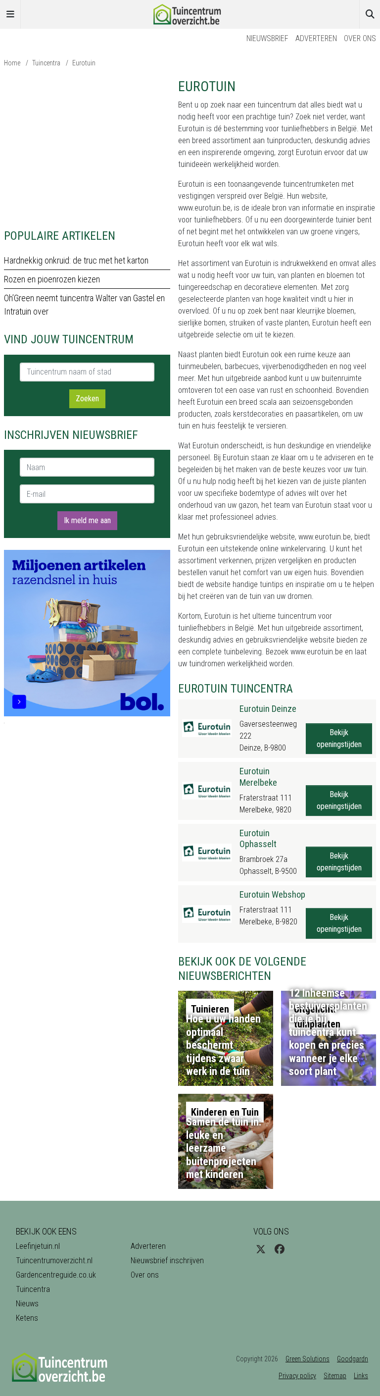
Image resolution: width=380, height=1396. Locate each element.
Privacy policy (297, 1376)
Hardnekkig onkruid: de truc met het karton (76, 260)
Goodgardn (352, 1359)
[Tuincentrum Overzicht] (190, 13)
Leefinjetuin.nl (38, 1246)
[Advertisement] (87, 147)
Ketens (27, 1318)
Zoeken (87, 398)
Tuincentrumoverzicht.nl (54, 1260)
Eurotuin (83, 63)
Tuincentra (46, 63)
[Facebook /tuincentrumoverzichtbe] (279, 1249)
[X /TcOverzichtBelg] (260, 1249)
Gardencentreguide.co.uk (56, 1275)
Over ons (360, 38)
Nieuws (27, 1303)
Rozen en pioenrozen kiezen (52, 279)
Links (361, 1376)
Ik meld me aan (87, 520)
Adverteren (316, 38)
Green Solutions (307, 1359)
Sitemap (335, 1376)
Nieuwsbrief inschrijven (167, 1260)
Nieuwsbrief (267, 38)
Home (12, 63)
